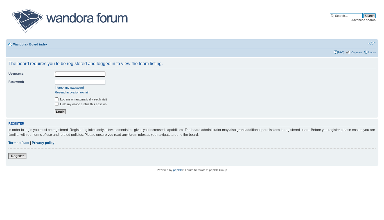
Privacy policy (43, 143)
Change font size (371, 43)
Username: (16, 73)
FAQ (341, 52)
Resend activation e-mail (71, 92)
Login (372, 52)
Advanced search (363, 20)
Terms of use (18, 143)
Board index (38, 44)
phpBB (177, 169)
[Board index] (69, 21)
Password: (16, 81)
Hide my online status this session (83, 104)
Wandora (19, 44)
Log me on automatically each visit (83, 99)
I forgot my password (69, 87)
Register (356, 52)
